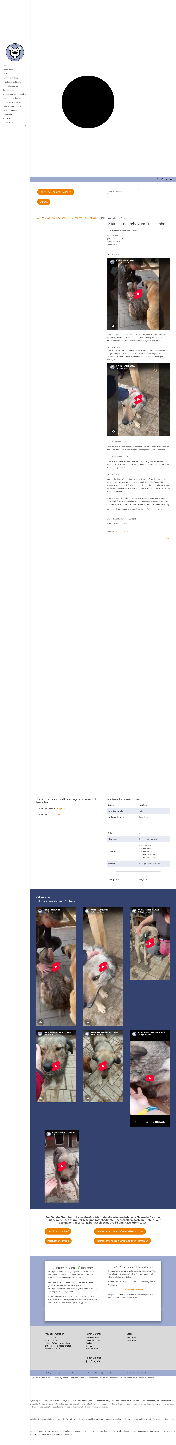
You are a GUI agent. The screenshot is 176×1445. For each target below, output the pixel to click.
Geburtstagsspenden (11, 102)
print (168, 538)
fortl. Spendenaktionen (12, 82)
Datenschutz (8, 122)
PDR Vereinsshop (92, 1337)
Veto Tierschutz (92, 1349)
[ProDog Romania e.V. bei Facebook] (87, 1362)
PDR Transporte (66, 218)
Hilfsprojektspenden (11, 86)
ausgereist (61, 808)
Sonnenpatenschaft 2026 (13, 98)
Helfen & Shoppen (10, 110)
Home (5, 66)
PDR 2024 (79, 218)
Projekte (6, 74)
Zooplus (89, 1346)
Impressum (7, 118)
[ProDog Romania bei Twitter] (95, 1362)
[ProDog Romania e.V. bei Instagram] (91, 1362)
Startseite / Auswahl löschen (55, 192)
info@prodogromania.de (133, 1289)
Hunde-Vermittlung (10, 78)
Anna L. (60, 814)
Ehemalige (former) (51, 218)
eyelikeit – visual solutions (78, 1373)
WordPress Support (109, 1373)
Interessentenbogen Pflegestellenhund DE (120, 1231)
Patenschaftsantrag (58, 1240)
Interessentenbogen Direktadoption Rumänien (122, 1240)
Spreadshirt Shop (93, 1340)
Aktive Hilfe (7, 114)
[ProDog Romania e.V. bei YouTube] (99, 1362)
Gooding (89, 1343)
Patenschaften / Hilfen (12, 106)
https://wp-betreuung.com (146, 1373)
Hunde (38, 218)
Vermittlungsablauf (57, 1231)
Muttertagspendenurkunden (14, 94)
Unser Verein (8, 70)
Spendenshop (8, 90)
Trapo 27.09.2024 (92, 218)
